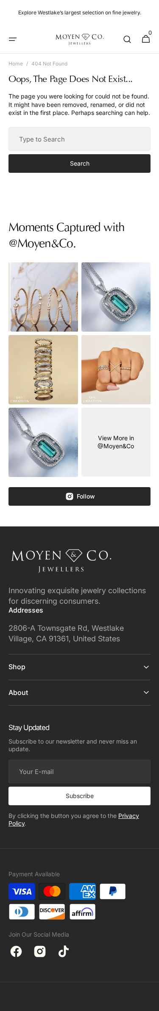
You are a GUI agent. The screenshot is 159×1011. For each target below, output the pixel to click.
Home (15, 63)
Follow (86, 496)
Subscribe (80, 795)
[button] (12, 39)
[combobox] (79, 139)
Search (79, 163)
